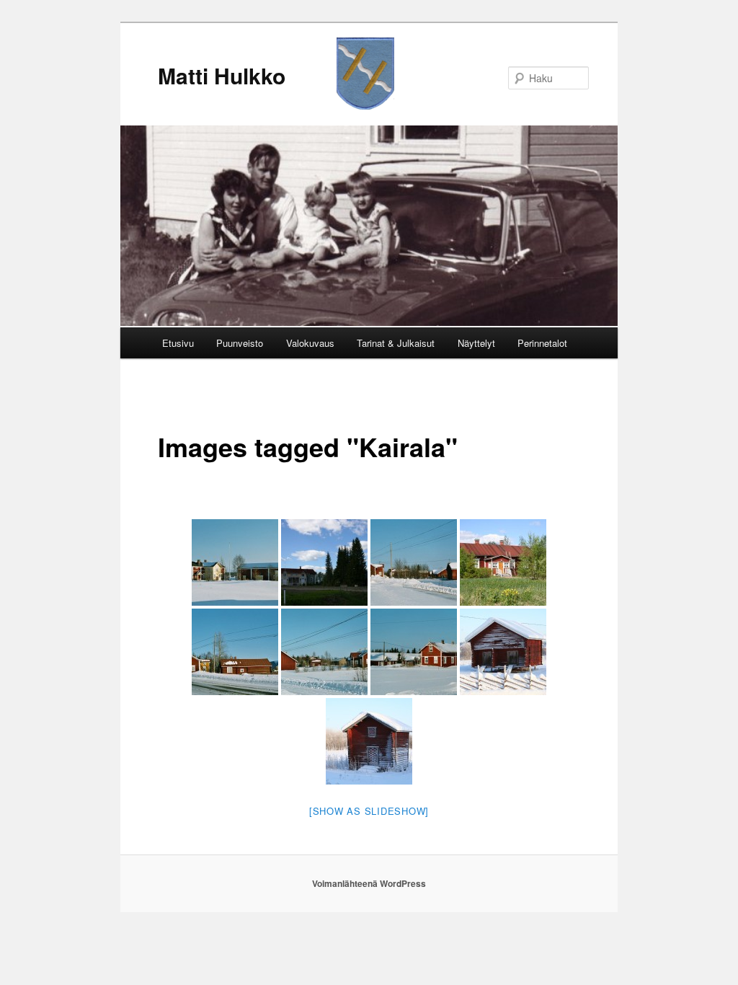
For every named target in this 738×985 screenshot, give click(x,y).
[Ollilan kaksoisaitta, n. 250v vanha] (503, 652)
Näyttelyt (476, 343)
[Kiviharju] (324, 652)
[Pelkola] (503, 562)
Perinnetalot (542, 343)
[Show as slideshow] (369, 811)
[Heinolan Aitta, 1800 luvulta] (369, 741)
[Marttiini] (324, 562)
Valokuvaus (310, 343)
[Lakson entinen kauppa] (413, 652)
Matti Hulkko (221, 75)
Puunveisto (239, 343)
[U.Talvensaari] (235, 562)
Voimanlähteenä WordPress (369, 883)
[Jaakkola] (235, 652)
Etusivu (178, 343)
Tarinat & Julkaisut (396, 343)
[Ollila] (413, 562)
